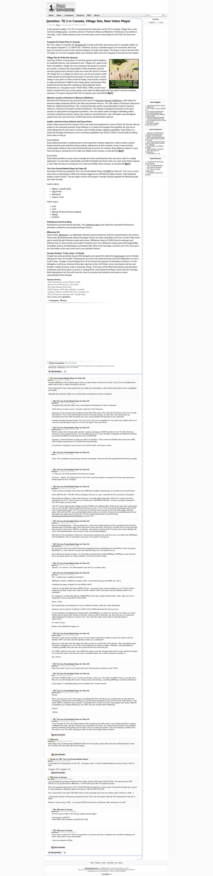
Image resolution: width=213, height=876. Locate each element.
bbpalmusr (51, 741)
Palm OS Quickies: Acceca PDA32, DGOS (64, 282)
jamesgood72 (55, 692)
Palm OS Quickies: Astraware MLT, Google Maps (67, 294)
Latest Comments (155, 129)
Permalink (54, 301)
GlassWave (105, 874)
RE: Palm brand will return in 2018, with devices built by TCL (155, 139)
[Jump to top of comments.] (64, 853)
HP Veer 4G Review (154, 119)
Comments (69, 15)
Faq (116, 863)
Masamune (54, 811)
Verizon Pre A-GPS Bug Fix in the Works (63, 285)
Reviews (79, 15)
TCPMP (107, 171)
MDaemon (63, 235)
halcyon (50, 380)
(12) (152, 122)
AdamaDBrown (56, 546)
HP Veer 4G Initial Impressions (152, 124)
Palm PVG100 (152, 149)
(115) (153, 116)
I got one (150, 133)
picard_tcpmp (55, 635)
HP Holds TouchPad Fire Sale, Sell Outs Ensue (154, 112)
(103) (155, 125)
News (58, 15)
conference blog (92, 225)
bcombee (54, 721)
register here (61, 367)
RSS (88, 15)
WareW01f (54, 402)
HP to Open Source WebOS (156, 108)
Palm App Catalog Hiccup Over (60, 287)
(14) (152, 107)
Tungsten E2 (80, 45)
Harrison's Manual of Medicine (109, 100)
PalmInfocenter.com (91, 868)
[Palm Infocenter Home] (61, 12)
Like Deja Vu (151, 153)
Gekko (53, 454)
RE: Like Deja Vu (153, 150)
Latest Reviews (155, 158)
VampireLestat (56, 429)
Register (152, 22)
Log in (161, 22)
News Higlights (155, 102)
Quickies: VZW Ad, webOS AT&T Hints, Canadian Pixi (68, 292)
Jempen (50, 761)
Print (64, 301)
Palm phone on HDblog (155, 146)
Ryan (58, 25)
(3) (161, 113)
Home (51, 15)
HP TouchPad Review (154, 117)
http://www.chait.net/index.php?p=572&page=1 (67, 516)
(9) (146, 110)
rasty (53, 675)
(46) (162, 119)
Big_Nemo (51, 779)
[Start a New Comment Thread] (55, 853)
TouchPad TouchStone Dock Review (154, 163)
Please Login (52, 367)
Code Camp (119, 256)
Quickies (66, 297)
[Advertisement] (122, 7)
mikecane (54, 471)
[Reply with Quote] (70, 380)
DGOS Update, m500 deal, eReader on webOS (66, 289)
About (95, 15)
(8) (163, 117)
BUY (110, 93)
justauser (54, 523)
